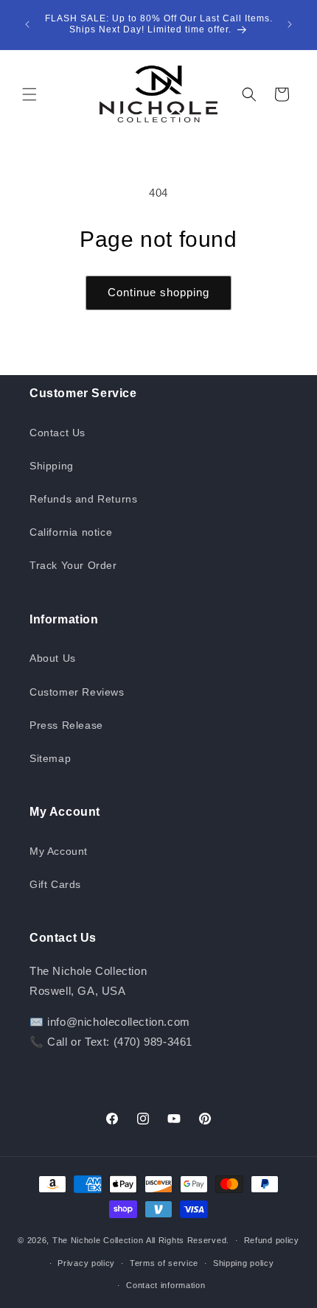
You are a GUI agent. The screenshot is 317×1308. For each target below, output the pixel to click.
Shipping (51, 466)
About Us (52, 658)
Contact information (165, 1285)
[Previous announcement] (27, 24)
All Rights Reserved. (187, 1240)
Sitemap (50, 758)
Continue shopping (158, 292)
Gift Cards (55, 884)
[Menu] (29, 94)
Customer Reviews (77, 692)
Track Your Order (73, 565)
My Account (58, 851)
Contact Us (57, 432)
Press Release (66, 725)
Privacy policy (86, 1263)
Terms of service (164, 1263)
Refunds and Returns (83, 499)
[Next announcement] (290, 24)
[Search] (249, 94)
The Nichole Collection (97, 1240)
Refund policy (271, 1240)
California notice (70, 532)
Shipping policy (243, 1263)
